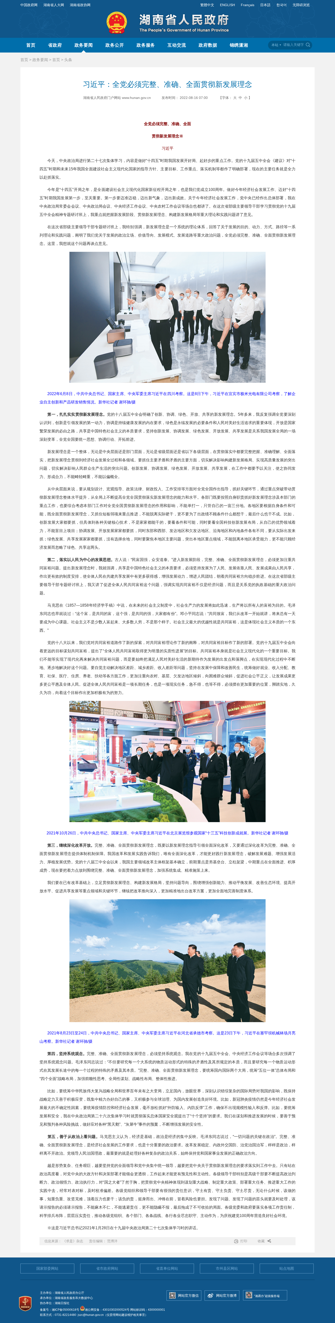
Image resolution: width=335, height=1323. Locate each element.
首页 (31, 45)
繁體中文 (207, 5)
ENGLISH (227, 5)
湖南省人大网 (53, 5)
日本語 (265, 5)
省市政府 (107, 1268)
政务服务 (146, 45)
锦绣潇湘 (239, 45)
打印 (243, 1241)
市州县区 (227, 1268)
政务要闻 (84, 45)
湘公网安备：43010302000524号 (107, 1309)
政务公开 (114, 45)
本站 (274, 45)
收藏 (261, 1241)
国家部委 (47, 1268)
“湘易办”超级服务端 (267, 1296)
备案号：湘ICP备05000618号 (60, 1309)
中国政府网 (29, 5)
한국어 (281, 5)
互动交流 (177, 45)
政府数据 (208, 45)
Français (247, 5)
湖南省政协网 (80, 5)
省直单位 (167, 1268)
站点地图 (286, 1268)
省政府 (55, 45)
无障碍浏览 (301, 5)
